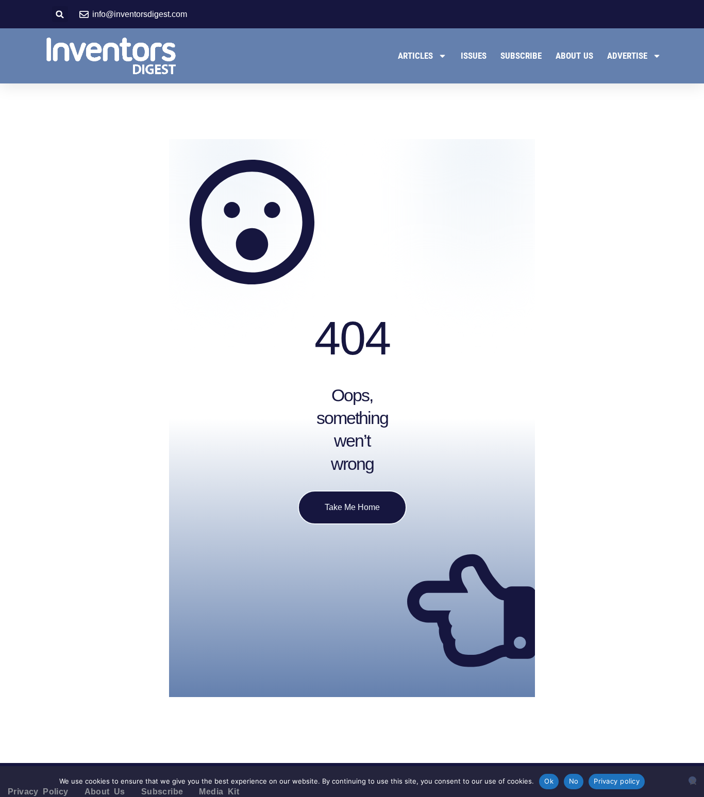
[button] (60, 14)
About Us (574, 55)
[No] (692, 780)
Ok (549, 781)
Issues (474, 55)
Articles (415, 55)
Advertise (627, 55)
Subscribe (521, 55)
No (574, 781)
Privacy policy (617, 781)
